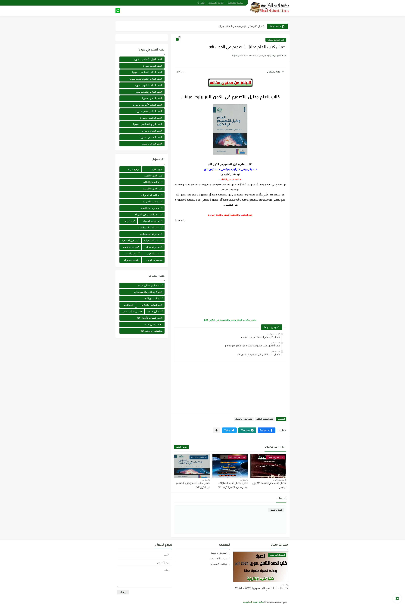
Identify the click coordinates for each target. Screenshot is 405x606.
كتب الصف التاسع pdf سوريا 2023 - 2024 (261, 588)
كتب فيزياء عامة (131, 247)
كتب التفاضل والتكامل (151, 305)
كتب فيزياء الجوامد (153, 240)
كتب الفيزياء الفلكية (276, 40)
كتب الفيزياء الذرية (153, 175)
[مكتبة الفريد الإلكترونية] (270, 7)
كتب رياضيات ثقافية (132, 311)
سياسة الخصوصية (235, 3)
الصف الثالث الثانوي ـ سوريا (148, 85)
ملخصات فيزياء (131, 260)
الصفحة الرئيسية (219, 553)
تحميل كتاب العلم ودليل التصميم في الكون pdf (230, 320)
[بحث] (117, 10)
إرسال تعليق (276, 509)
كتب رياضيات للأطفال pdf (149, 318)
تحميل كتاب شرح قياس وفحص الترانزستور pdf (241, 26)
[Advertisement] (230, 386)
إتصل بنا (200, 3)
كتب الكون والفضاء (243, 419)
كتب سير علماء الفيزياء (150, 208)
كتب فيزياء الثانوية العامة (150, 227)
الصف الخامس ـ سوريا (151, 117)
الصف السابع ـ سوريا (152, 130)
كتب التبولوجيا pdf (153, 298)
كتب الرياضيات (155, 311)
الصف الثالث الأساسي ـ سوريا (147, 72)
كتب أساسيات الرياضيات (150, 285)
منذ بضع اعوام (272, 334)
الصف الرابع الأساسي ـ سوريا (147, 124)
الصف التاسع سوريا (152, 65)
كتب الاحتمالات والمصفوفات (148, 292)
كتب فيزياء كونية (154, 253)
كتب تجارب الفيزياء (152, 201)
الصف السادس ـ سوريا (151, 137)
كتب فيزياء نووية (131, 253)
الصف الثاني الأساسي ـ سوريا (147, 104)
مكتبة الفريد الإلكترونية (253, 602)
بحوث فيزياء (156, 169)
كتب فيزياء (130, 221)
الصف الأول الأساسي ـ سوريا (148, 59)
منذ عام (274, 343)
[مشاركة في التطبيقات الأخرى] (216, 430)
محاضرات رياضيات (153, 324)
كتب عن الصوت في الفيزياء (148, 214)
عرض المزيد (181, 447)
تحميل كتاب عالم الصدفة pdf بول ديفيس (260, 337)
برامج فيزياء (133, 169)
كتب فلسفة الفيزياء (152, 221)
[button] (266, 430)
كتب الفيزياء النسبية (152, 188)
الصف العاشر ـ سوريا (151, 143)
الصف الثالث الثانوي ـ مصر (149, 91)
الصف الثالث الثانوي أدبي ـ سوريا (145, 78)
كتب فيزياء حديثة (154, 247)
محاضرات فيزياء (154, 260)
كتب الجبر (129, 305)
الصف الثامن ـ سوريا (152, 98)
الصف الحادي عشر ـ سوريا (149, 111)
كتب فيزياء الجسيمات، (151, 234)
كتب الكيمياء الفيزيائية (151, 195)
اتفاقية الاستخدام (216, 3)
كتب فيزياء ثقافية (130, 240)
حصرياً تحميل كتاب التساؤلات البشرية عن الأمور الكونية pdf (252, 345)
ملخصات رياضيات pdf (151, 331)
